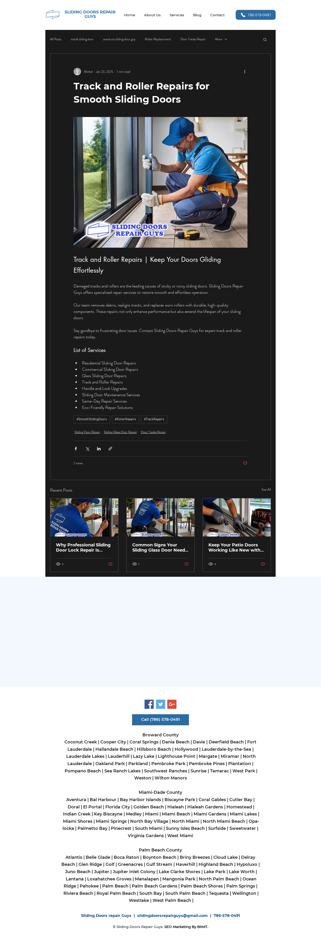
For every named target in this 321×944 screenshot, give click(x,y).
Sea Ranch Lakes (123, 771)
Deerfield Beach (226, 742)
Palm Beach (115, 886)
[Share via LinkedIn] (99, 448)
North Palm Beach (219, 879)
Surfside (217, 828)
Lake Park (214, 871)
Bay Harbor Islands (141, 799)
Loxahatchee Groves (110, 879)
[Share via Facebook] (76, 448)
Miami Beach (176, 814)
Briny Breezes (195, 857)
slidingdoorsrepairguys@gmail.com (172, 915)
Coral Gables (212, 799)
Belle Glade (98, 857)
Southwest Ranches (165, 771)
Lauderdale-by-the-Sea (226, 749)
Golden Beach (148, 807)
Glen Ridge (90, 864)
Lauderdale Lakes (85, 756)
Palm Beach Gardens (154, 886)
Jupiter (101, 871)
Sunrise (199, 771)
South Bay (150, 893)
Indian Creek (76, 814)
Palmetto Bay (92, 828)
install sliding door (82, 39)
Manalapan (147, 879)
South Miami (148, 828)
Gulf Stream (159, 864)
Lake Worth (241, 871)
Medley (133, 814)
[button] (265, 39)
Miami (151, 814)
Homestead (240, 807)
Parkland (138, 763)
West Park (244, 771)
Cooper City (113, 742)
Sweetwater (242, 828)
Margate (208, 756)
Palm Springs (240, 886)
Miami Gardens (210, 814)
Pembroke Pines (207, 763)
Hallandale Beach (114, 749)
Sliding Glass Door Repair (120, 432)
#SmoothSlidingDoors (92, 419)
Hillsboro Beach (154, 749)
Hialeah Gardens (205, 807)
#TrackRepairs (154, 419)
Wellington (244, 893)
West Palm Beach (172, 900)
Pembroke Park (168, 763)
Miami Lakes (243, 814)
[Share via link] (110, 448)
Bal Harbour (103, 799)
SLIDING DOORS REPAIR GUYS (90, 14)
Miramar (230, 756)
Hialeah (175, 807)
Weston (142, 778)
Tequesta (219, 893)
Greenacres (130, 864)
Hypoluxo (247, 864)
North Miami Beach (224, 821)
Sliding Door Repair (87, 432)
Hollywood (186, 749)
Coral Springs (143, 742)
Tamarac (219, 771)
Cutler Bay (240, 799)
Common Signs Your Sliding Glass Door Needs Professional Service (159, 547)
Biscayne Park (179, 799)
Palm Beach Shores (201, 886)
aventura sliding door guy (119, 39)
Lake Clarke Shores (180, 871)
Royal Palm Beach (116, 893)
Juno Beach (77, 871)
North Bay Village (149, 821)
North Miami (185, 821)
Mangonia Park (178, 879)
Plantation (239, 763)
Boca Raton (126, 857)
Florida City (117, 807)
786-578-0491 (227, 915)
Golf (110, 864)
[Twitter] (160, 704)
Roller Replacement (158, 39)
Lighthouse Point (176, 756)
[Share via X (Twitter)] (87, 448)
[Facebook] (149, 704)
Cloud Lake (225, 857)
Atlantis (74, 857)
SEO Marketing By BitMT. (186, 926)
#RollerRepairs (125, 419)
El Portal (92, 807)
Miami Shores (77, 821)
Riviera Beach (78, 893)
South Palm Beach (185, 893)
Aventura (76, 799)
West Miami (180, 835)
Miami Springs (111, 821)
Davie (199, 742)
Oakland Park (110, 763)
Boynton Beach (159, 857)
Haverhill (186, 864)
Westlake (139, 900)
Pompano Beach (83, 771)
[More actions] (244, 71)
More (218, 39)
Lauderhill (118, 756)
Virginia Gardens (146, 835)
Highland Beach (216, 864)
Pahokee (88, 886)
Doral (74, 807)
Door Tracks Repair (193, 39)
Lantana (75, 879)
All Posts (55, 39)
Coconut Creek (81, 742)
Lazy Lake (143, 756)
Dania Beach (175, 742)
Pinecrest (121, 828)
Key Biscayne (108, 814)
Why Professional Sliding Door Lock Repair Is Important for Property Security (83, 547)
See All (266, 489)
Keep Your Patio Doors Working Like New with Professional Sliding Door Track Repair (236, 547)
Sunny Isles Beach (185, 828)
